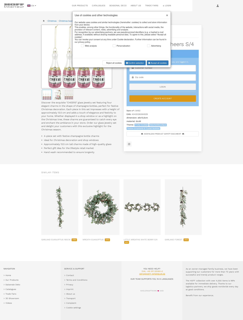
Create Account (163, 98)
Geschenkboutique (158, 125)
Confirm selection (136, 62)
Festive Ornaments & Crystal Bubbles (143, 128)
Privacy (69, 284)
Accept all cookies (159, 62)
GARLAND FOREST (176, 239)
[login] (217, 5)
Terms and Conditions (76, 280)
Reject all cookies (114, 62)
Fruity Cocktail (141, 125)
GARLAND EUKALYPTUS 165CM (58, 239)
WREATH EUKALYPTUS (96, 239)
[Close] (166, 14)
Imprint (69, 289)
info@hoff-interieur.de (152, 274)
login (163, 87)
